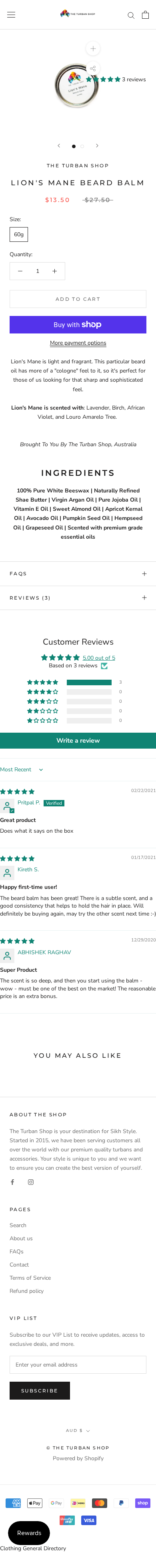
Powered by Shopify (78, 1458)
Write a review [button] (78, 740)
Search (18, 1225)
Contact (19, 1265)
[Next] (97, 145)
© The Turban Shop (78, 1448)
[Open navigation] (11, 15)
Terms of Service (30, 1278)
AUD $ (74, 1430)
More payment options (78, 343)
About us (21, 1238)
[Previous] (59, 145)
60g (19, 234)
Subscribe (39, 1391)
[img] (17, 792)
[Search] (131, 15)
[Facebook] (12, 1181)
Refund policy (27, 1291)
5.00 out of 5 (99, 658)
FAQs (18, 573)
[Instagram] (31, 1181)
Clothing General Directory (33, 1548)
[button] (104, 79)
